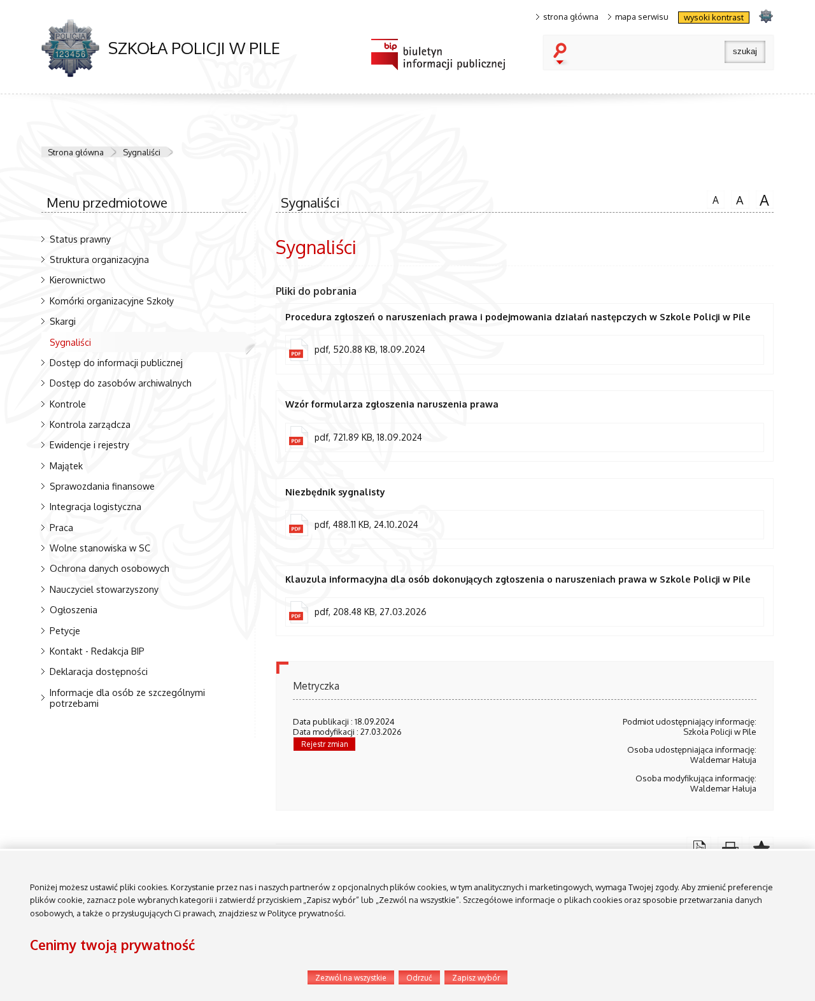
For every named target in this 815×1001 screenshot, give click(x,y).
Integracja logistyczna (95, 506)
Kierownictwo (78, 279)
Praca (61, 527)
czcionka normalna (713, 198)
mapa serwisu (642, 17)
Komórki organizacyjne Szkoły (112, 300)
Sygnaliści (141, 152)
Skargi (63, 321)
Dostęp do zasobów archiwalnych (121, 382)
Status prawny (80, 239)
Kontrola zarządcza (90, 424)
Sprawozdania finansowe (102, 486)
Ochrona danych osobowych (109, 568)
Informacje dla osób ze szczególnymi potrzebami (127, 697)
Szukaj (562, 54)
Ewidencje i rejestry (89, 444)
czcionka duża (763, 199)
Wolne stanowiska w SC (100, 547)
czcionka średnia (737, 198)
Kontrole (68, 403)
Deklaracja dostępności (99, 671)
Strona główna (76, 152)
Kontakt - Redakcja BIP (97, 651)
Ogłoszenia (73, 609)
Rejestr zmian (324, 744)
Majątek (66, 465)
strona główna (571, 17)
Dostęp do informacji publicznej (116, 362)
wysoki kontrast (714, 17)
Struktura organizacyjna (99, 259)
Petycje (65, 630)
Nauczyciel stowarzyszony (104, 589)
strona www (766, 16)
